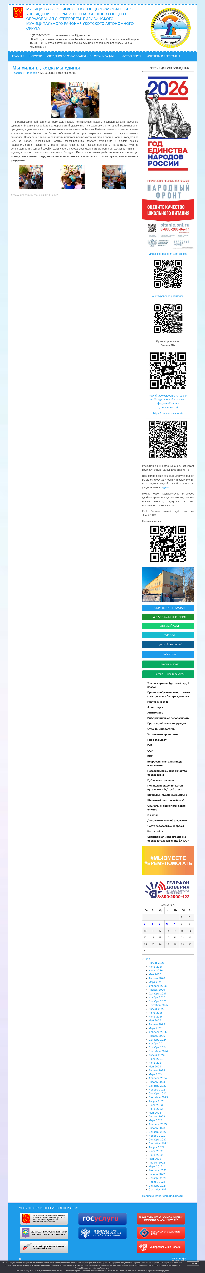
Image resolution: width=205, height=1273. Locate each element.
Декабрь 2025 (158, 993)
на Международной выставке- (168, 399)
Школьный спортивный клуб (165, 800)
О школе (153, 815)
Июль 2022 (156, 1151)
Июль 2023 (156, 1105)
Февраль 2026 (158, 985)
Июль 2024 (156, 1058)
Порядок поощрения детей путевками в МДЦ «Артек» (165, 787)
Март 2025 (155, 1028)
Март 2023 (155, 1120)
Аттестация (155, 707)
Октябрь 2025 (158, 1001)
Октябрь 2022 (158, 1139)
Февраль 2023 (158, 1124)
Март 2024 (155, 1074)
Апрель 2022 (157, 1162)
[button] (192, 56)
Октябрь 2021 (157, 1185)
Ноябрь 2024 (157, 1043)
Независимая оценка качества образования (167, 772)
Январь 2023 (157, 1128)
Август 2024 (156, 1055)
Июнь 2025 (156, 1016)
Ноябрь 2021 (157, 1181)
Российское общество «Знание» (168, 395)
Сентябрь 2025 (158, 1005)
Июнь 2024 (156, 1062)
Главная (18, 56)
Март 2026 (155, 982)
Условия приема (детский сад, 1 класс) (168, 685)
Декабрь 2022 (158, 1131)
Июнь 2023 (156, 1108)
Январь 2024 (157, 1081)
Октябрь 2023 (158, 1093)
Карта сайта (155, 831)
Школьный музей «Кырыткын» (167, 794)
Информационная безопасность (168, 718)
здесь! (165, 487)
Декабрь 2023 (158, 1085)
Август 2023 (156, 1101)
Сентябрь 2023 (158, 1097)
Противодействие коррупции (166, 723)
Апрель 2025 (157, 1024)
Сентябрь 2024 (158, 1051)
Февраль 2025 (158, 1032)
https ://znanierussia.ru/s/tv (168, 413)
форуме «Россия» (168, 403)
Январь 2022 (157, 1174)
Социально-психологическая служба (166, 807)
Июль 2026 (156, 966)
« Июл (146, 959)
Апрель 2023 (157, 1116)
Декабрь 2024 (158, 1039)
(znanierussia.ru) (168, 407)
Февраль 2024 (158, 1078)
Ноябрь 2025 (157, 997)
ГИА (150, 745)
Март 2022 (155, 1166)
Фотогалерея (132, 56)
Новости (35, 56)
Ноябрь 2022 (157, 1135)
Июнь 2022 (156, 1154)
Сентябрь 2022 (158, 1143)
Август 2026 (156, 962)
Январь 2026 (157, 989)
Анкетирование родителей (168, 296)
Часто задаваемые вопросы (165, 825)
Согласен (193, 1263)
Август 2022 (156, 1147)
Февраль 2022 (158, 1170)
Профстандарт (157, 739)
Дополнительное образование (167, 820)
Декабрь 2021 (157, 1178)
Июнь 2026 (156, 970)
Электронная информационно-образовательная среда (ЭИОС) (168, 838)
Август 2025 (156, 1008)
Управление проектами (162, 734)
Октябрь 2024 (158, 1047)
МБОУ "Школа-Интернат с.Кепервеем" (48, 1208)
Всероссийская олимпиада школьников (164, 763)
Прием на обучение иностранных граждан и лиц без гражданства (168, 694)
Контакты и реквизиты (163, 56)
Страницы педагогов (161, 728)
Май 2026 (155, 974)
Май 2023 (155, 1112)
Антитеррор (155, 712)
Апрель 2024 (157, 1070)
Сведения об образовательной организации (80, 56)
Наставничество (157, 701)
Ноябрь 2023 (157, 1089)
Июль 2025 (156, 1012)
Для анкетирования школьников (168, 253)
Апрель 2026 (157, 978)
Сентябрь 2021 (158, 1189)
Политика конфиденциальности (162, 1195)
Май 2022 (155, 1158)
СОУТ (151, 750)
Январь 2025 (157, 1035)
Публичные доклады (160, 780)
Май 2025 (155, 1020)
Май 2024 (155, 1066)
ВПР (150, 756)
